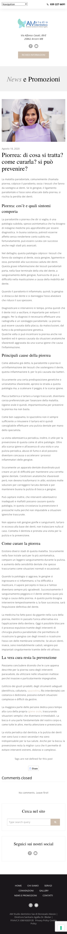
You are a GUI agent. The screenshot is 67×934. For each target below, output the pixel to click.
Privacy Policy (42, 920)
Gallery (43, 890)
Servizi (48, 885)
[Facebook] (31, 46)
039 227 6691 (57, 4)
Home (18, 885)
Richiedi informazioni (33, 54)
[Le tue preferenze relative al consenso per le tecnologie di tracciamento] (61, 928)
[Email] (36, 46)
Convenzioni (26, 890)
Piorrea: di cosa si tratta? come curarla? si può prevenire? (32, 161)
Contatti (48, 895)
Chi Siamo (33, 885)
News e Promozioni (25, 895)
